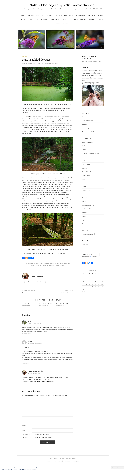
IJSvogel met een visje (88, 117)
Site (23, 430)
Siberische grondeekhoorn (89, 128)
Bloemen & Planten (34, 15)
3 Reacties (55, 63)
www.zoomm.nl (60, 265)
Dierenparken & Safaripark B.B (90, 153)
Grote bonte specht (67, 293)
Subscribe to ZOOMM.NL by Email (91, 61)
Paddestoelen (42, 20)
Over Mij (57, 24)
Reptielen (66, 20)
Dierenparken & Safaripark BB (74, 15)
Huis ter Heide (86, 164)
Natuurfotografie (43, 265)
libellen (84, 179)
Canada (57, 15)
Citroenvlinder (26, 293)
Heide (40, 263)
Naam (24, 420)
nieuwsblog (52, 265)
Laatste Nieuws (54, 263)
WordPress (59, 461)
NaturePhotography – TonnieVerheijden (63, 5)
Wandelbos (85, 223)
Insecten (90, 15)
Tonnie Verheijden (34, 371)
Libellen (22, 20)
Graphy (69, 461)
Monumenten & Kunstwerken (90, 183)
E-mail (24, 425)
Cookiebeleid (34, 469)
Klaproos (84, 124)
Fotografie (35, 263)
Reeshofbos (85, 197)
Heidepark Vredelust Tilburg (63, 303)
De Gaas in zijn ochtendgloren (46, 303)
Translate (94, 256)
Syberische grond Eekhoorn (89, 131)
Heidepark (46, 263)
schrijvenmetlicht (87, 209)
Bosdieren (48, 15)
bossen (30, 263)
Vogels (101, 20)
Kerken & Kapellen (87, 172)
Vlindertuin (85, 216)
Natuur (31, 20)
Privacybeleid (55, 20)
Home (23, 15)
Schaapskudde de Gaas (88, 205)
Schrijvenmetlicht (79, 20)
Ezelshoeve (85, 157)
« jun (83, 291)
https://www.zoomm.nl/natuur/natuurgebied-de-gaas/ (39, 381)
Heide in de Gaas (26, 303)
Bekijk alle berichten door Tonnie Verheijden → (36, 282)
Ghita (30, 321)
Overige (66, 24)
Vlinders (92, 20)
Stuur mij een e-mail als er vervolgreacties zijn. (37, 434)
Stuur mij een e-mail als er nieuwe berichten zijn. (37, 437)
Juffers (99, 15)
